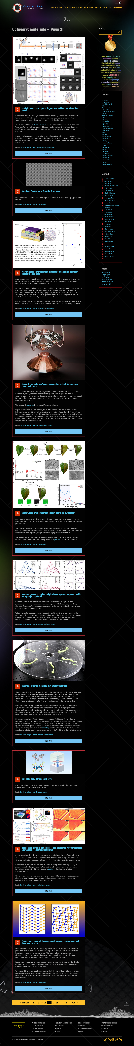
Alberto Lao (108, 226)
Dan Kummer (108, 210)
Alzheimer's (109, 56)
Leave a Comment (50, 147)
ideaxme (102, 73)
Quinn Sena (108, 188)
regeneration (105, 82)
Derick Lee (107, 224)
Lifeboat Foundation (23, 1040)
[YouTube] (116, 1039)
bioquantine (115, 58)
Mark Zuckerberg (107, 115)
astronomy (105, 127)
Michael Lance (109, 246)
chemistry (105, 151)
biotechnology (105, 63)
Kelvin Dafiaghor (109, 200)
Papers (80, 7)
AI (106, 56)
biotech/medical (37, 147)
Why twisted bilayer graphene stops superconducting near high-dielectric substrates (50, 273)
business (104, 149)
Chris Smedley (109, 256)
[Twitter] (109, 1039)
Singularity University (108, 111)
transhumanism (107, 87)
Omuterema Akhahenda (108, 213)
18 (38, 1002)
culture (117, 65)
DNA (103, 106)
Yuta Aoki (107, 221)
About (52, 7)
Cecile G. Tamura (109, 219)
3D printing (105, 100)
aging (103, 56)
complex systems (107, 155)
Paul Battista (108, 195)
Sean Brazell (108, 236)
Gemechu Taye (109, 198)
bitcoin (112, 63)
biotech (115, 61)
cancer (107, 65)
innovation (35, 425)
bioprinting (105, 142)
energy (34, 885)
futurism (118, 67)
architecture (105, 123)
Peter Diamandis (107, 104)
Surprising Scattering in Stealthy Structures (41, 191)
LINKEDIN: (80, 1023)
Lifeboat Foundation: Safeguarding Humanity (27, 8)
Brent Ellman (108, 241)
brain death (103, 65)
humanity (119, 70)
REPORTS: (57, 1029)
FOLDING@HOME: (82, 1029)
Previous (25, 1002)
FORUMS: (80, 1031)
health (106, 70)
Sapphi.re (41, 1040)
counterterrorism (107, 161)
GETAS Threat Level (19, 1026)
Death (119, 65)
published (30, 405)
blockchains (105, 148)
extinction (110, 67)
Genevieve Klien (109, 179)
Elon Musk (105, 110)
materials (43, 147)
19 (42, 1002)
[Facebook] (105, 1039)
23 (57, 1002)
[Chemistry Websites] (110, 43)
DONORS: (80, 1026)
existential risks (104, 67)
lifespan (103, 78)
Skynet (104, 113)
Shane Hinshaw (109, 229)
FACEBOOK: (34, 1023)
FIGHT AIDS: (34, 1029)
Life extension (114, 75)
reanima (108, 80)
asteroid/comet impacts (109, 125)
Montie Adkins (109, 251)
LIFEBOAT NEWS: (58, 1023)
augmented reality (107, 129)
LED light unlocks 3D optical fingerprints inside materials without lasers (50, 109)
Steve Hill (107, 239)
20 (45, 1002)
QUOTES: (103, 1031)
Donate (85, 7)
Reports (74, 7)
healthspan (113, 70)
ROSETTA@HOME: (36, 1031)
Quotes (105, 7)
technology (115, 84)
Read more (48, 153)
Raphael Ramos (109, 231)
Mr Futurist (105, 277)
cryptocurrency (112, 65)
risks (115, 82)
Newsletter (98, 7)
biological (105, 138)
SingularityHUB (106, 284)
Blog (56, 7)
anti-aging (116, 56)
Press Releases (117, 7)
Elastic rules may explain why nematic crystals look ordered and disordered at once (50, 942)
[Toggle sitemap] (116, 2)
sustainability (108, 84)
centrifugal (46, 728)
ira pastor (105, 75)
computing (105, 157)
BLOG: (56, 1026)
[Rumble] (120, 1039)
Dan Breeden (108, 190)
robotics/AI (40, 735)
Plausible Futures (107, 282)
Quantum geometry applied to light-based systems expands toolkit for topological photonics (51, 595)
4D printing (105, 102)
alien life (104, 119)
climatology (105, 153)
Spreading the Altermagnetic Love (37, 779)
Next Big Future (107, 279)
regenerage (115, 80)
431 (66, 1002)
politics (104, 80)
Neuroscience (119, 78)
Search (119, 32)
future (114, 67)
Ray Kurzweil (106, 108)
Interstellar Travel (117, 73)
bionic (104, 140)
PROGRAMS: (103, 1029)
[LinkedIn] (112, 1039)
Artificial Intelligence (107, 58)
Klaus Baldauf (109, 216)
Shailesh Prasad (109, 193)
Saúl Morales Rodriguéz (25, 147)
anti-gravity (105, 121)
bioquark (107, 61)
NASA (115, 78)
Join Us (91, 7)
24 (60, 1002)
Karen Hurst (108, 203)
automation (105, 130)
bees (103, 132)
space (103, 84)
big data (104, 134)
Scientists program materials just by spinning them (44, 686)
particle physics (41, 308)
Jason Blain (108, 249)
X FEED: (33, 1026)
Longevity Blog (106, 275)
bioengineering (106, 136)
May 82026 (17, 109)
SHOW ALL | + (104, 258)
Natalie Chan (108, 234)
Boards (61, 7)
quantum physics (42, 624)
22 (53, 1002)
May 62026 (17, 273)
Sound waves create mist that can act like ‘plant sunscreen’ (48, 513)
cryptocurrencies (107, 165)
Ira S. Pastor (108, 254)
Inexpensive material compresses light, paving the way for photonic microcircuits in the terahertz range (52, 849)
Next (73, 1002)
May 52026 (18, 779)
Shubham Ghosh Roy (111, 186)
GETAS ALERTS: (104, 1023)
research (112, 82)
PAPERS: (57, 1031)
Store (109, 7)
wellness (115, 87)
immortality (108, 72)
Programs (68, 7)
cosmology (105, 159)
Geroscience (106, 272)
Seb (105, 244)
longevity (109, 77)
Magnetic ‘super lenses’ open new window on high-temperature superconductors (50, 385)
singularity (118, 82)
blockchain (117, 63)
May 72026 (18, 191)
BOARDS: (103, 1026)
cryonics (104, 163)
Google (101, 70)
